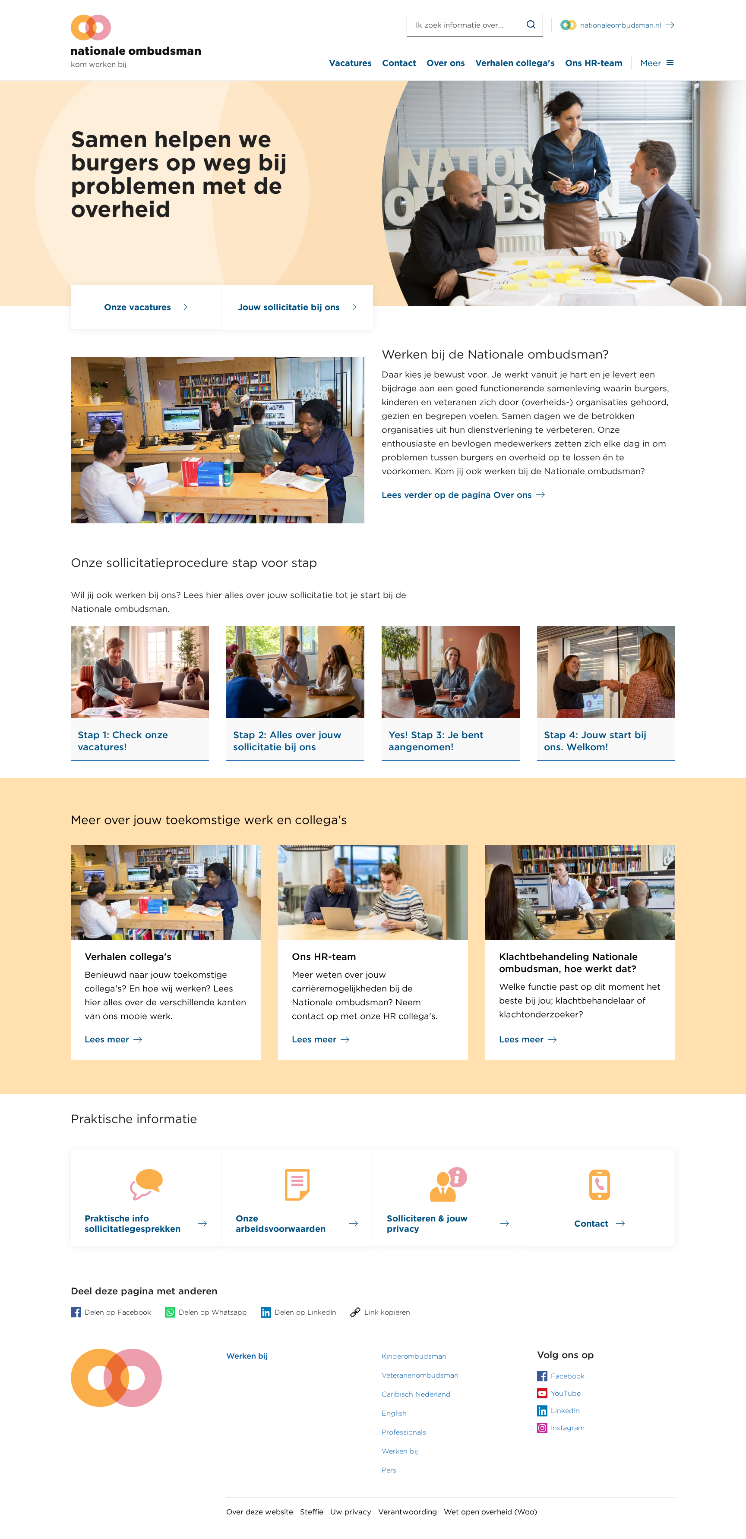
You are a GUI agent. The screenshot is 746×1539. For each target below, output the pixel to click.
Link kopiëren (387, 1312)
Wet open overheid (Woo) (490, 1512)
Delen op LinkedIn (305, 1312)
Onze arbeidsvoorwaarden (281, 1223)
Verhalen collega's (515, 63)
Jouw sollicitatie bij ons (289, 307)
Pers (389, 1470)
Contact (399, 63)
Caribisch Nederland (416, 1394)
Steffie (311, 1512)
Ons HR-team (594, 63)
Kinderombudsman (414, 1356)
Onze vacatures (137, 307)
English (394, 1413)
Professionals (404, 1432)
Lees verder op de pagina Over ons (457, 495)
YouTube (566, 1393)
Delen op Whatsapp (213, 1312)
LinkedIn (565, 1411)
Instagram (568, 1428)
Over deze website (259, 1512)
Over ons (446, 63)
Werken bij (247, 1355)
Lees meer (107, 1039)
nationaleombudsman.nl (620, 25)
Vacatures (350, 63)
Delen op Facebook (118, 1312)
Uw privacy (350, 1512)
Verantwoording (407, 1512)
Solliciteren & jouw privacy (427, 1223)
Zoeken (531, 25)
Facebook (568, 1376)
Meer (650, 63)
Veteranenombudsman (420, 1375)
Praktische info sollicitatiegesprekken (132, 1223)
